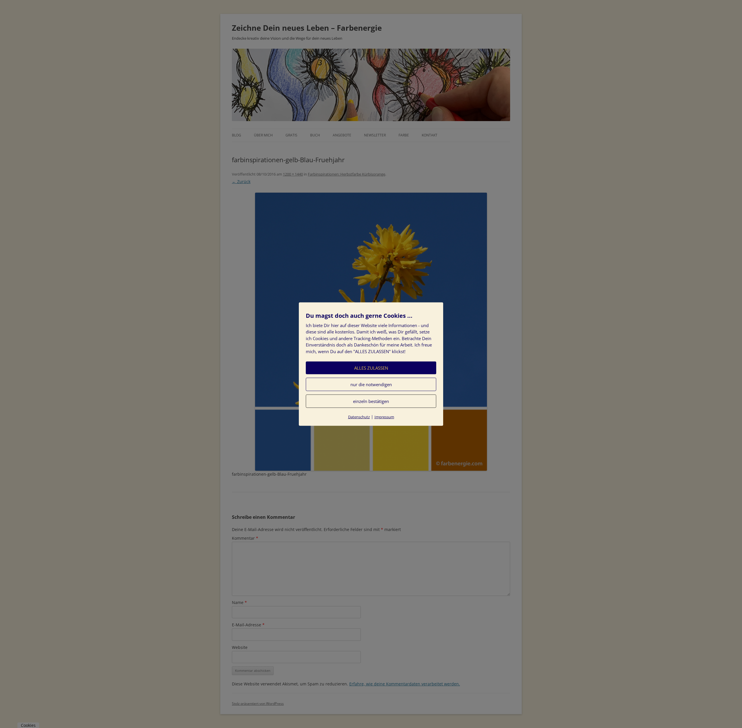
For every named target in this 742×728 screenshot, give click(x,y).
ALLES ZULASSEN (371, 368)
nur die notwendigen (371, 384)
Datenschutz (359, 416)
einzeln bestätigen (371, 401)
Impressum (384, 416)
